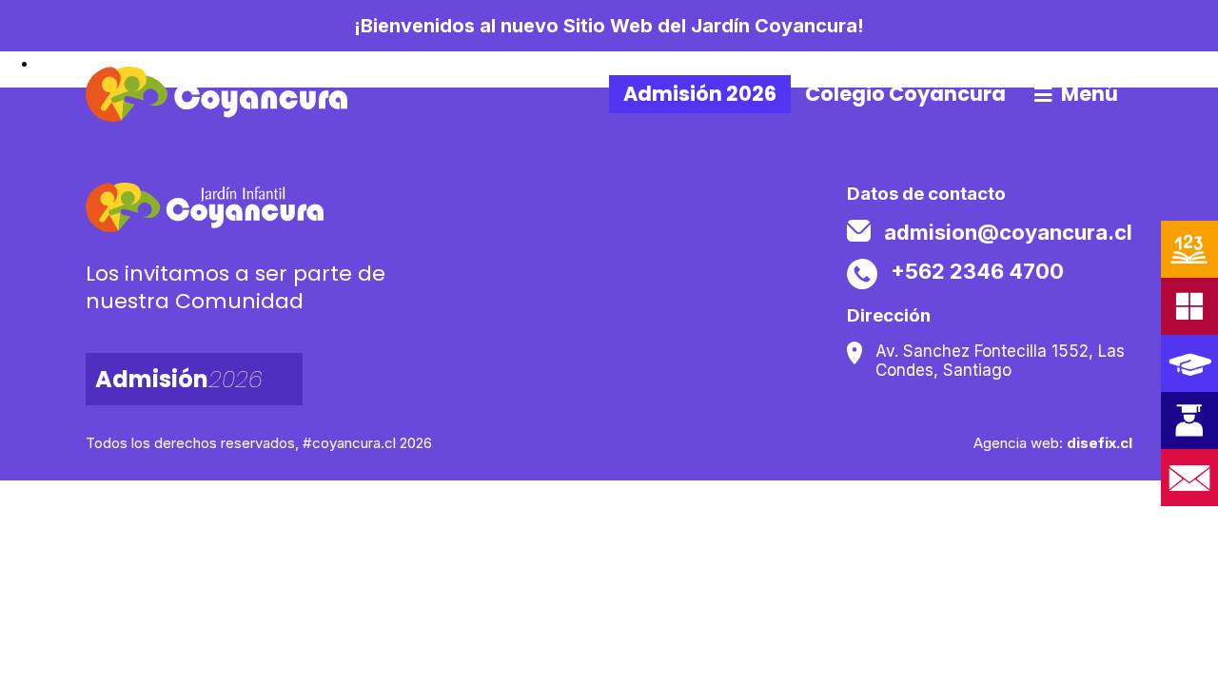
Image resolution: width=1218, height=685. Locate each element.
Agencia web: (1052, 443)
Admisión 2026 (699, 94)
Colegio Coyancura (905, 94)
